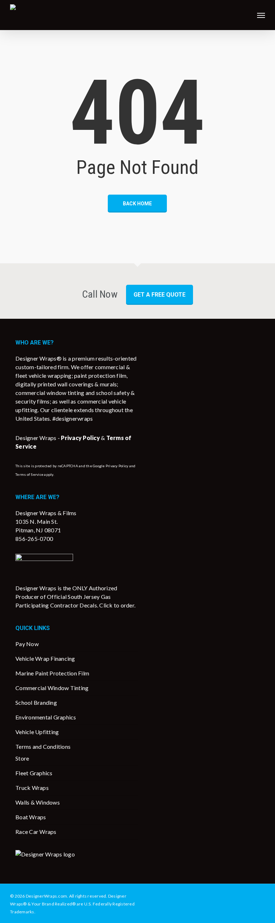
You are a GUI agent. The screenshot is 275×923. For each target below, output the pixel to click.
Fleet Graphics (34, 773)
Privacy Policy (117, 466)
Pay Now (27, 643)
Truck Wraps (32, 787)
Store (22, 758)
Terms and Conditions (43, 746)
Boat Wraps (30, 817)
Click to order (116, 605)
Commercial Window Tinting (51, 687)
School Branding (36, 702)
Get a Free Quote (159, 294)
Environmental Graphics (45, 717)
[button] (261, 15)
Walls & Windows (37, 802)
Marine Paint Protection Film (52, 673)
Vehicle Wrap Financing (45, 658)
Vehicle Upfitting (37, 731)
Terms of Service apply (34, 474)
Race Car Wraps (36, 831)
